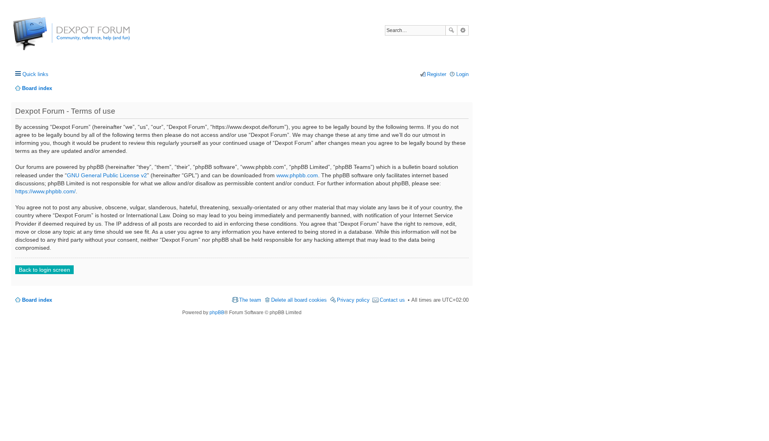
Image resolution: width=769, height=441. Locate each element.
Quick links (35, 74)
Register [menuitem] (436, 74)
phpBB (216, 312)
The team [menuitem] (250, 300)
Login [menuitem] (462, 74)
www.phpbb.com (297, 175)
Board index (37, 300)
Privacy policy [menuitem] (353, 300)
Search (451, 30)
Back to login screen (44, 270)
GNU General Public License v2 (107, 175)
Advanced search (462, 30)
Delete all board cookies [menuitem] (299, 300)
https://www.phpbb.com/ (45, 191)
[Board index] (43, 37)
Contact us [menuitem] (392, 300)
